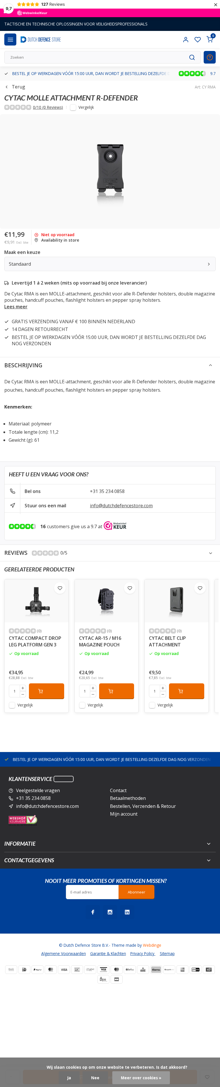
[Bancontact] (77, 969)
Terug (18, 87)
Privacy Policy (143, 953)
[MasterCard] (51, 969)
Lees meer (16, 306)
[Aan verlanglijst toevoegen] (60, 588)
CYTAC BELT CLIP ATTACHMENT (167, 641)
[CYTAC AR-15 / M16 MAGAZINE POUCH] (107, 600)
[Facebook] (93, 912)
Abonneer (136, 892)
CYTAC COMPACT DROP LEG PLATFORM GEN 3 (35, 641)
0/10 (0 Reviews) (48, 107)
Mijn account (124, 814)
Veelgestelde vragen (38, 790)
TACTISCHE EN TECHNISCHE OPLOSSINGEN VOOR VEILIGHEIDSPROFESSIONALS (76, 24)
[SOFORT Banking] (90, 969)
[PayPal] (38, 969)
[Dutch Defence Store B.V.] (41, 39)
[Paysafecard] (169, 969)
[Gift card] (209, 969)
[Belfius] (130, 969)
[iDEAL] (24, 969)
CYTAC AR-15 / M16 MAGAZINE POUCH (100, 641)
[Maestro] (117, 969)
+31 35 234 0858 (107, 491)
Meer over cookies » (141, 1077)
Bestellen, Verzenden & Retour (143, 806)
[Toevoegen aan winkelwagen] (46, 691)
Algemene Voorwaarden (63, 953)
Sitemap (167, 953)
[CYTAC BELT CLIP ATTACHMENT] (177, 600)
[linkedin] (127, 912)
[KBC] (143, 969)
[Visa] (64, 969)
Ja (69, 1077)
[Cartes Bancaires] (117, 979)
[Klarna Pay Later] (156, 969)
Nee (95, 1077)
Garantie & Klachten (108, 953)
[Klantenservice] (64, 779)
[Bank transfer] (11, 969)
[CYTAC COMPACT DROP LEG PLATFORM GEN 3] (36, 600)
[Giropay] (196, 969)
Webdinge (152, 945)
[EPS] (103, 979)
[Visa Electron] (103, 969)
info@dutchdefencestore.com (121, 505)
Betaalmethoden (128, 798)
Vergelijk (86, 107)
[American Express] (182, 969)
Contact (118, 790)
